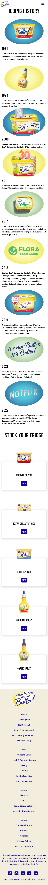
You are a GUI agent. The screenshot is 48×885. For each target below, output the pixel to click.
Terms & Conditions (24, 846)
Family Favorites (24, 776)
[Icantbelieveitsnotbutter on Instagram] (16, 873)
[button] (42, 4)
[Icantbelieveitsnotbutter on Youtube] (36, 873)
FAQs (24, 800)
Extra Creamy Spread (24, 730)
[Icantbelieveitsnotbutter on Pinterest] (23, 873)
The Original (24, 719)
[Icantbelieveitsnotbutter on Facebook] (10, 873)
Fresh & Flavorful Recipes (24, 760)
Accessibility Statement (24, 811)
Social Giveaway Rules (24, 806)
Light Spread (24, 725)
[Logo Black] (5, 1)
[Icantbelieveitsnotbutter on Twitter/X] (29, 873)
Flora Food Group (24, 825)
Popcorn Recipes (24, 781)
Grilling (24, 771)
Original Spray (24, 741)
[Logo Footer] (24, 690)
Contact (24, 830)
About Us (24, 795)
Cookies (24, 836)
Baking (24, 765)
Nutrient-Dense (24, 755)
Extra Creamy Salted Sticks (24, 735)
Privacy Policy (24, 841)
